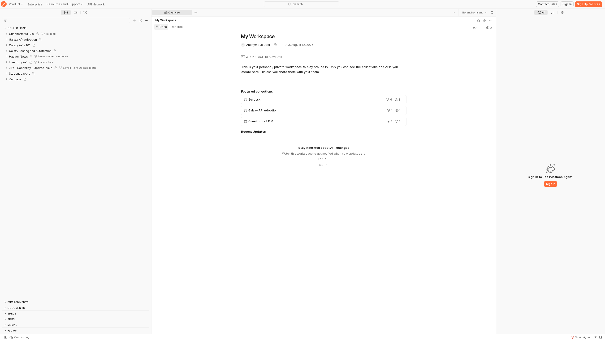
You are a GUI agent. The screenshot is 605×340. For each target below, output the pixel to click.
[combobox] (474, 12)
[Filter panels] (5, 20)
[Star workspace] (478, 20)
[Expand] (7, 34)
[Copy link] (484, 20)
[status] (20, 337)
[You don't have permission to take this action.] (196, 12)
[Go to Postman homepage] (4, 4)
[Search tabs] (454, 12)
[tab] (66, 12)
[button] (492, 12)
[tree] (75, 165)
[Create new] (134, 20)
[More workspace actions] (490, 20)
